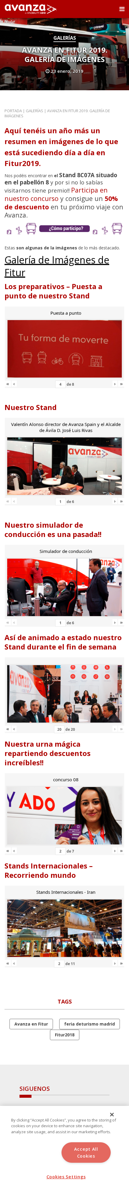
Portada (13, 110)
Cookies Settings (66, 1177)
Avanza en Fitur (31, 1024)
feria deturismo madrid (89, 1024)
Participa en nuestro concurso (56, 194)
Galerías (64, 38)
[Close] (112, 1114)
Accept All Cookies (86, 1152)
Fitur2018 (64, 1035)
